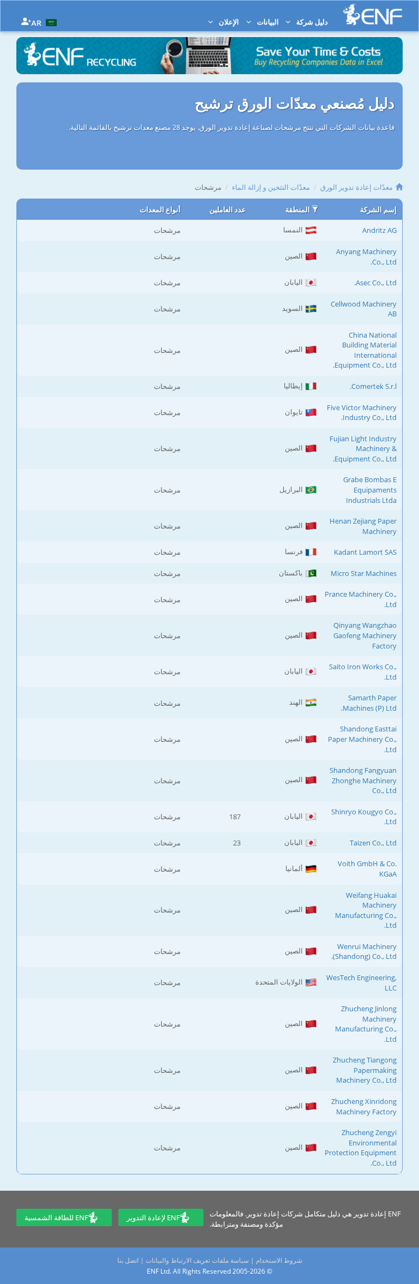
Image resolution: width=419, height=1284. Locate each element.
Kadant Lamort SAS (365, 552)
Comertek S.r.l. (373, 386)
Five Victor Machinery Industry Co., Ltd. (362, 413)
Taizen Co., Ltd (373, 843)
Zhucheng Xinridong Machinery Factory (364, 1106)
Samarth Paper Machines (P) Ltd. (369, 703)
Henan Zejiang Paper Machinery (363, 526)
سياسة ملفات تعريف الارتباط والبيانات (197, 1260)
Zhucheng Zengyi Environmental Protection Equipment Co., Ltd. (361, 1147)
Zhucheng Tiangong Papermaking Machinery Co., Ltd (365, 1070)
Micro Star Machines (364, 573)
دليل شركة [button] (311, 21)
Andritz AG (379, 230)
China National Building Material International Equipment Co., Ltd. (365, 350)
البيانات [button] (267, 21)
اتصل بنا (128, 1260)
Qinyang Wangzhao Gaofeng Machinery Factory (365, 635)
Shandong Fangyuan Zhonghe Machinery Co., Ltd (363, 780)
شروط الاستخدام (279, 1260)
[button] (45, 21)
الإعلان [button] (228, 21)
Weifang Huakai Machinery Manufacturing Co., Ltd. (366, 910)
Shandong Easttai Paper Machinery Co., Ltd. (362, 739)
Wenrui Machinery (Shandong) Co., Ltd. (364, 951)
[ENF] (372, 14)
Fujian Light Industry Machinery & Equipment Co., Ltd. (363, 449)
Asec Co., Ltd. (375, 282)
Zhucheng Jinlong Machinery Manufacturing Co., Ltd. (366, 1024)
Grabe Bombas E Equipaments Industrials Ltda (370, 490)
